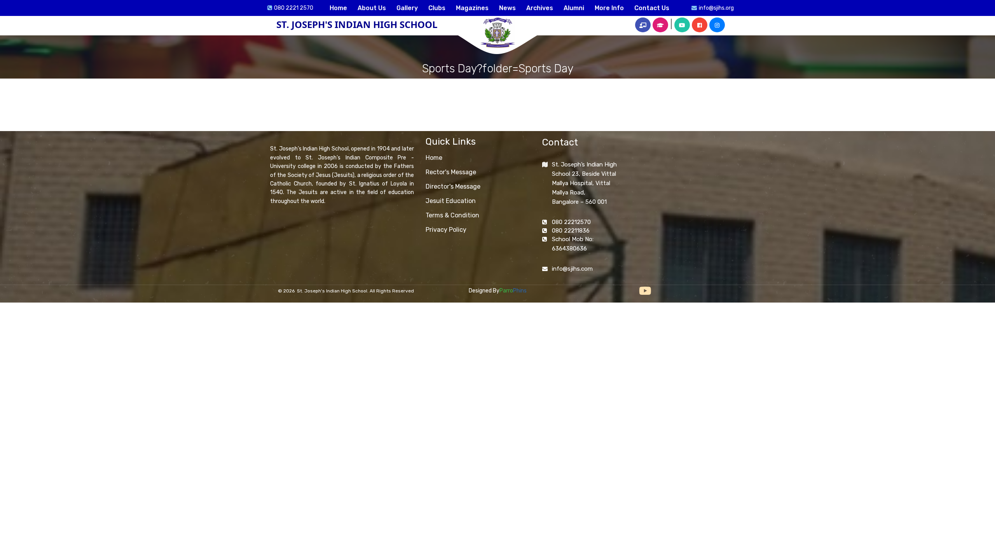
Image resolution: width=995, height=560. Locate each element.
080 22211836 (571, 230)
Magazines (472, 8)
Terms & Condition (452, 215)
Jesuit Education (451, 201)
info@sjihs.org (716, 8)
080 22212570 (571, 222)
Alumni (574, 8)
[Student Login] (660, 25)
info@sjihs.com (572, 268)
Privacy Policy (446, 229)
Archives (539, 8)
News (507, 8)
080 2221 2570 (293, 8)
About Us (372, 8)
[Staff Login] (643, 25)
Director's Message (453, 186)
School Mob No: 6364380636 (573, 244)
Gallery (407, 8)
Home (338, 8)
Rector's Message (451, 172)
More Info (609, 8)
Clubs (436, 8)
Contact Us (651, 8)
